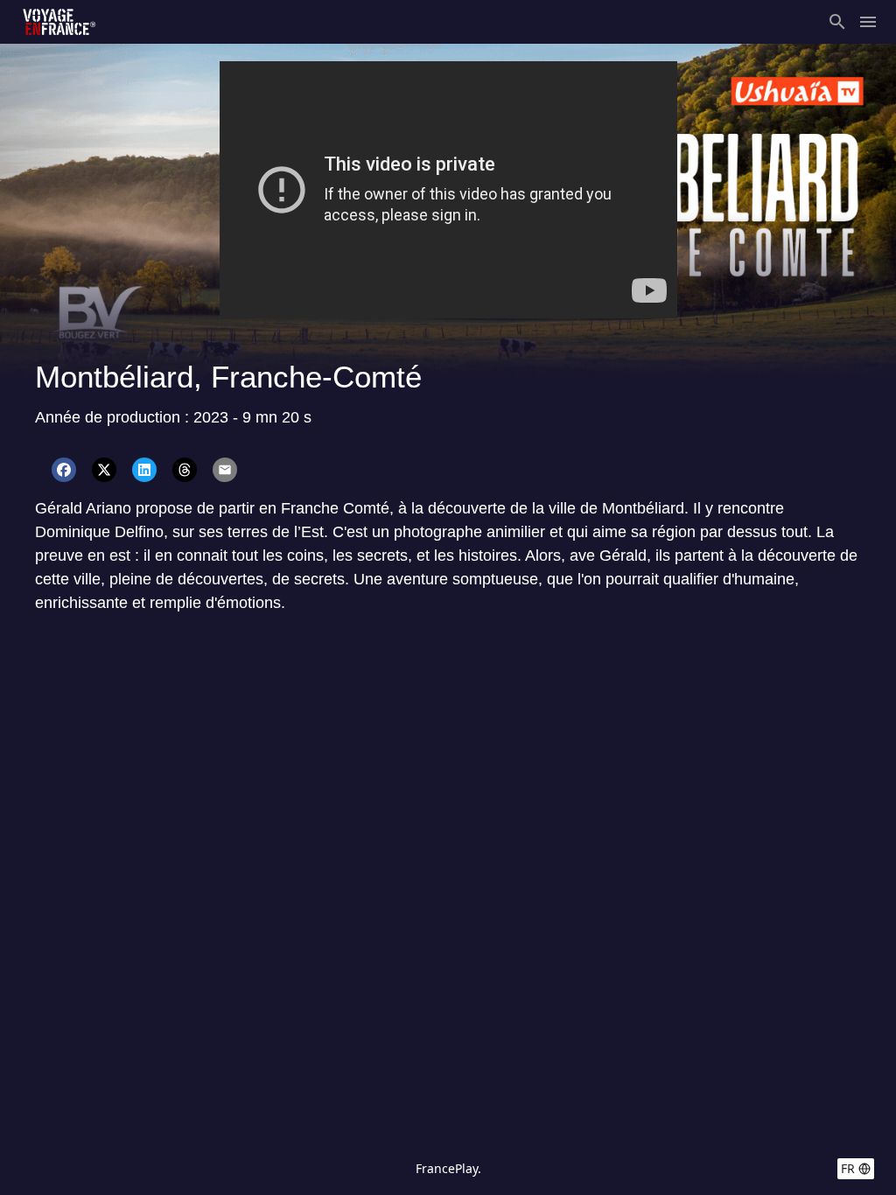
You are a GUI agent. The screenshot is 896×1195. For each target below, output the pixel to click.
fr (848, 1168)
